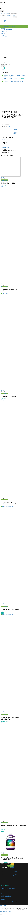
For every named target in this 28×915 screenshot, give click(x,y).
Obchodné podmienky (8, 29)
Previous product (6, 74)
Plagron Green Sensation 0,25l (12, 609)
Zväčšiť (3, 108)
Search (14, 17)
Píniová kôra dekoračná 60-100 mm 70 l (10, 78)
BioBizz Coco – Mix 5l (9, 183)
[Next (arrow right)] (1, 914)
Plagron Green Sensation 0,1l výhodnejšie (11, 718)
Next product (5, 79)
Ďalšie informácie (9, 137)
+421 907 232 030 (5, 885)
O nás (4, 18)
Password (2, 8)
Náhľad (2, 177)
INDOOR (7, 71)
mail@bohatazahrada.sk (6, 887)
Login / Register (6, 23)
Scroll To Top (3, 905)
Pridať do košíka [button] (4, 180)
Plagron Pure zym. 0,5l (9, 290)
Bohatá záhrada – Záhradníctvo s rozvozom (13, 901)
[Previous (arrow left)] (0, 914)
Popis (6, 135)
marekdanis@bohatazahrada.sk (8, 888)
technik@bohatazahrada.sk (7, 889)
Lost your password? (4, 13)
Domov (3, 71)
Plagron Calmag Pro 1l (9, 396)
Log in (2, 11)
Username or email (5, 6)
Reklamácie (3, 899)
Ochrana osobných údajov (9, 26)
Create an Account (11, 15)
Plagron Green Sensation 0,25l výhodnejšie (12, 859)
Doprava (4, 20)
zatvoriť (2, 4)
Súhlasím (2, 911)
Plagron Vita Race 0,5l (9, 503)
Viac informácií (7, 911)
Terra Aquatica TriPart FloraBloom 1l (14, 826)
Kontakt (4, 21)
